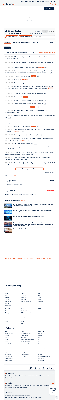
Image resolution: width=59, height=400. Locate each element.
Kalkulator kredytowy (25, 345)
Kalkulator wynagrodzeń (26, 333)
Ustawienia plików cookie (35, 397)
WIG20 (6, 293)
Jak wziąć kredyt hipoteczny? (27, 352)
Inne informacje (18, 96)
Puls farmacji (16, 387)
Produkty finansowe (40, 375)
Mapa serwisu (14, 377)
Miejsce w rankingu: (48, 33)
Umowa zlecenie (24, 335)
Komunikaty (7, 42)
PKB (6, 317)
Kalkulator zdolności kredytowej (44, 356)
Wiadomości (8, 319)
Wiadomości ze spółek (26, 312)
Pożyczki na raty (41, 358)
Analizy (7, 321)
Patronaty (21, 375)
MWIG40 (7, 297)
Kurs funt (6, 341)
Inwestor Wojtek (24, 1)
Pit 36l (39, 341)
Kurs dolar (7, 337)
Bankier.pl (7, 385)
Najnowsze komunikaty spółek (47, 52)
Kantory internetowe (26, 301)
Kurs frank (7, 339)
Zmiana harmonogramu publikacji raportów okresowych (28, 83)
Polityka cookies (14, 397)
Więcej (16, 176)
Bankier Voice (32, 1)
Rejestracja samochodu (26, 354)
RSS (25, 375)
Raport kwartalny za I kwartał (21, 107)
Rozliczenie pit (41, 333)
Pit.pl (21, 385)
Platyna (39, 299)
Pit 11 (39, 345)
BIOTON (23, 321)
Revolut (22, 348)
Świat (51, 1)
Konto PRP (23, 337)
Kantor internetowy (8, 345)
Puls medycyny (8, 387)
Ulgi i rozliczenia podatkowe (43, 348)
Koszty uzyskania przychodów (44, 352)
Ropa (39, 295)
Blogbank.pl (7, 352)
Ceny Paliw (40, 301)
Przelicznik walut (8, 343)
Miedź (39, 293)
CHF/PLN (23, 295)
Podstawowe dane (25, 42)
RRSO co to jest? (24, 356)
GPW (38, 1)
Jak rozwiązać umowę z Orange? (27, 339)
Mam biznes (40, 385)
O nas (6, 375)
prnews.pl (34, 385)
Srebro (39, 297)
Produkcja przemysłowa (10, 315)
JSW (22, 323)
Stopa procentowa (8, 356)
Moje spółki (24, 317)
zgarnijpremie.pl (23, 387)
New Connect (8, 301)
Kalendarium (24, 315)
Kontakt (47, 375)
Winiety (22, 350)
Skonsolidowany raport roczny (22, 76)
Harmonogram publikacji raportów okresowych (26, 135)
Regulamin (7, 397)
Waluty (42, 1)
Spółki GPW (24, 310)
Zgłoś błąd (7, 377)
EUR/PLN (23, 291)
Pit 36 (39, 337)
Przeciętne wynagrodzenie (11, 312)
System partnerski (27, 385)
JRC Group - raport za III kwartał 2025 (23, 143)
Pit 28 (39, 343)
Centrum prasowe (31, 375)
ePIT (39, 362)
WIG (6, 295)
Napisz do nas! (54, 392)
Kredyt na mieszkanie (25, 341)
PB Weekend (7, 350)
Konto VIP (7, 348)
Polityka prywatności (23, 397)
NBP (55, 1)
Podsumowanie (16, 42)
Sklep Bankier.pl (41, 360)
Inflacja (7, 310)
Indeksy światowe (9, 305)
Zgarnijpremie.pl (8, 354)
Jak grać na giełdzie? (9, 333)
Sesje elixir (40, 354)
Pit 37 (39, 339)
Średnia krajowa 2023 (9, 358)
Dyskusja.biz (46, 385)
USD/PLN (23, 293)
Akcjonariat (35, 42)
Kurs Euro (23, 299)
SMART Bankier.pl (15, 385)
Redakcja (16, 375)
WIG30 (6, 291)
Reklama (11, 375)
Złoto (39, 291)
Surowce (47, 1)
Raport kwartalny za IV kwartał (22, 126)
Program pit (40, 335)
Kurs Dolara (24, 297)
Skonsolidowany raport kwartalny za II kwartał (26, 67)
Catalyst (7, 303)
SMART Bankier (41, 350)
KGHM (22, 319)
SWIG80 (7, 299)
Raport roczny (18, 79)
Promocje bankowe (8, 360)
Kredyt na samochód (25, 343)
